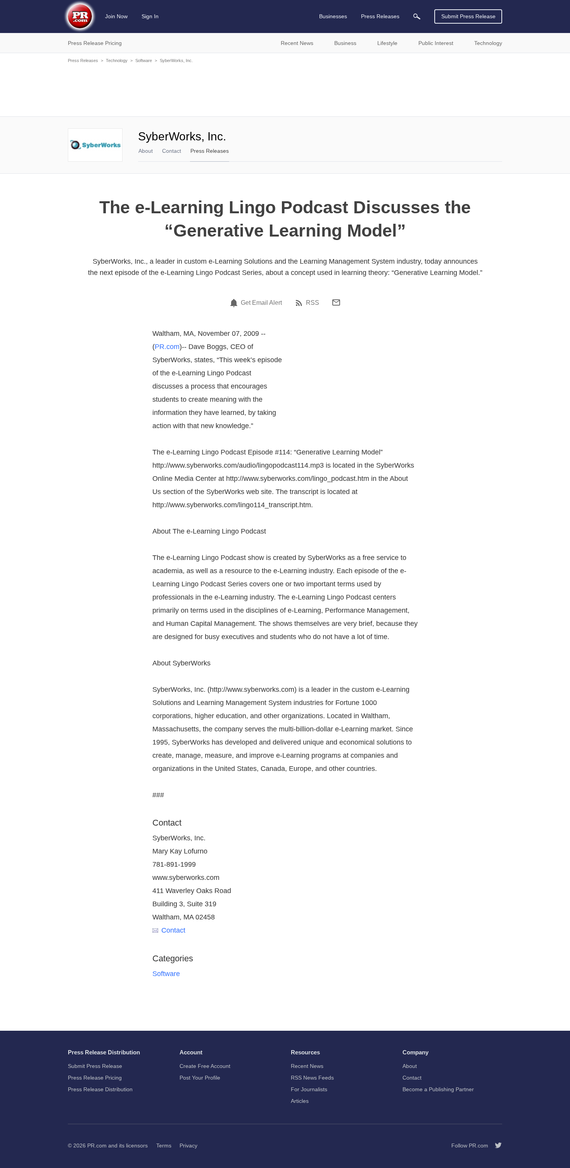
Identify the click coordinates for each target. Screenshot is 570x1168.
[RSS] (300, 303)
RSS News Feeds (312, 1078)
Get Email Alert (261, 303)
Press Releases (83, 60)
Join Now (116, 16)
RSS (312, 303)
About (145, 151)
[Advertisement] (285, 89)
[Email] (336, 302)
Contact (171, 151)
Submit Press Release (468, 16)
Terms (163, 1145)
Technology (117, 60)
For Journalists (309, 1089)
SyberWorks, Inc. (176, 60)
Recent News (307, 1066)
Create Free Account (205, 1066)
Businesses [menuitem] (333, 16)
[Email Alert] (235, 303)
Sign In (150, 16)
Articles (300, 1101)
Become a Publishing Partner (438, 1089)
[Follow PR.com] (495, 1145)
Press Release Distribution (100, 1089)
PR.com (167, 347)
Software (143, 60)
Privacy (188, 1145)
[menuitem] (416, 16)
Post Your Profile (200, 1078)
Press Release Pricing (95, 1078)
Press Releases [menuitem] (380, 16)
